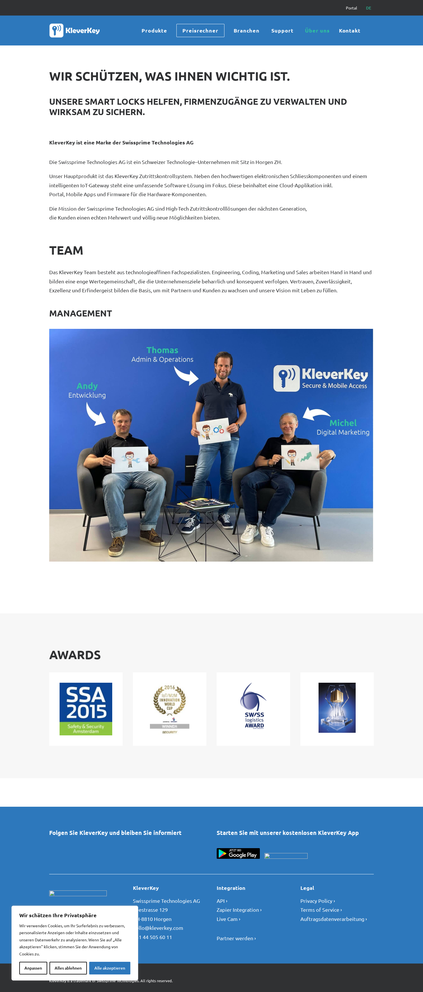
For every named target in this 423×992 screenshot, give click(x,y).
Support (282, 30)
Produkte (154, 30)
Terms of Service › (321, 910)
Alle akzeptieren (109, 968)
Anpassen (33, 968)
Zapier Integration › (239, 910)
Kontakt (350, 30)
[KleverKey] (75, 30)
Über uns (317, 30)
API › (222, 901)
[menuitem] (354, 8)
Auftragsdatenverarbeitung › (333, 919)
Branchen (247, 30)
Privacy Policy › (317, 901)
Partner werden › (236, 938)
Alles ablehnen (68, 968)
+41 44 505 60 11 (152, 937)
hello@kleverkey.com (158, 928)
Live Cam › (228, 919)
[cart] (371, 30)
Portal (351, 7)
